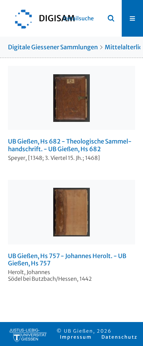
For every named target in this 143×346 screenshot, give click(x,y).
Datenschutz (119, 337)
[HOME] (41, 18)
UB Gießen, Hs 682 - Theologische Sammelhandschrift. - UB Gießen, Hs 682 (70, 145)
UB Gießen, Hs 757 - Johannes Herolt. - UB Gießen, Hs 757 (67, 259)
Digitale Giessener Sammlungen (53, 47)
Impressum (76, 337)
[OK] (111, 18)
